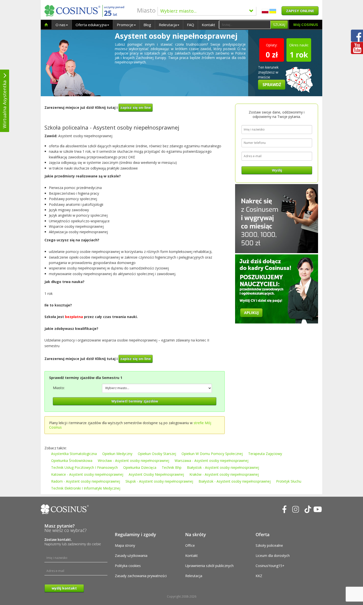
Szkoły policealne (269, 545)
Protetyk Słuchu (288, 481)
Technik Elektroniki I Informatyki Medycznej (85, 488)
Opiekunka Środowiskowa (71, 460)
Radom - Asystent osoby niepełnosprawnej (85, 481)
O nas (60, 24)
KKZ (259, 575)
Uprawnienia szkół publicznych (209, 565)
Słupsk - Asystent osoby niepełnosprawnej (159, 481)
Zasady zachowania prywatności (141, 575)
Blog (147, 24)
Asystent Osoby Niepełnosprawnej (156, 474)
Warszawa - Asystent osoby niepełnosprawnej (211, 460)
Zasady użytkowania (131, 555)
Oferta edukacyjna (91, 24)
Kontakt (208, 24)
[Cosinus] (72, 11)
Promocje (125, 24)
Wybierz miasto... (178, 11)
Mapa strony (125, 545)
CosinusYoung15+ (270, 565)
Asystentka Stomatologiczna (74, 453)
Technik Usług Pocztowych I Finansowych (84, 467)
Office (190, 545)
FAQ (190, 24)
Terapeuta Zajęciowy (265, 453)
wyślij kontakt (64, 588)
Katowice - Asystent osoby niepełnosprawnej (87, 474)
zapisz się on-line (135, 107)
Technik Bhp (172, 467)
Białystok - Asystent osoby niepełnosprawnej (223, 467)
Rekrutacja (168, 24)
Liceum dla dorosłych (273, 555)
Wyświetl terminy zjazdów (134, 401)
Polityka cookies (128, 565)
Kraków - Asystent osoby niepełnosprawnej (224, 474)
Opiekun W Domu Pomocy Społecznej (212, 453)
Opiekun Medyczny (117, 453)
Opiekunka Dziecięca (139, 467)
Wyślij (277, 170)
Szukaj (279, 24)
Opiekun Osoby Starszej (157, 453)
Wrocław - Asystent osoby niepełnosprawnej (133, 460)
